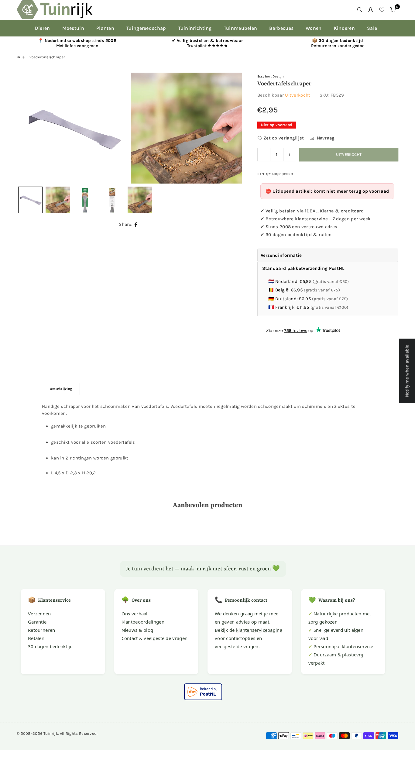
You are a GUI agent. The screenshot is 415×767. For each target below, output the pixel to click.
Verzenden (39, 614)
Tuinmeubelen (240, 28)
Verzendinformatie (281, 255)
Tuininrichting (195, 28)
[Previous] (28, 128)
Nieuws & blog (137, 630)
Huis (21, 57)
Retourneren (41, 630)
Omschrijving (61, 389)
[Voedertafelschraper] (58, 200)
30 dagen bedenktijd (50, 646)
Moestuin (73, 28)
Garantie (37, 622)
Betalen (36, 638)
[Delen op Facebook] (136, 224)
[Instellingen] (370, 9)
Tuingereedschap (146, 28)
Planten (105, 28)
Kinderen (344, 28)
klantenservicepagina (259, 630)
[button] (392, 9)
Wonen (314, 28)
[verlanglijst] (381, 9)
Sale (372, 28)
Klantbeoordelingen (143, 622)
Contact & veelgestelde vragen (155, 638)
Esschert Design (270, 76)
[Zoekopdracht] (359, 9)
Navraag (324, 138)
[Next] (230, 128)
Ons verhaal (135, 614)
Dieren (42, 28)
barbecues (281, 28)
